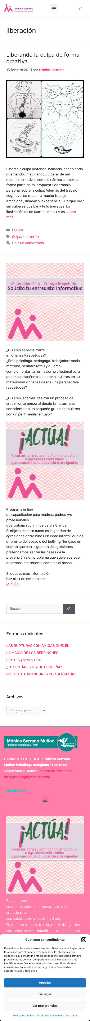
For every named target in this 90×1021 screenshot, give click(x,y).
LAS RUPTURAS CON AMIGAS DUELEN (37, 645)
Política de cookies (24, 1015)
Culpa (16, 237)
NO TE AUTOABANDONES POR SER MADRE (41, 674)
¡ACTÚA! (12, 584)
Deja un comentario (28, 243)
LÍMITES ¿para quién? (24, 660)
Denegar (45, 994)
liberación (31, 237)
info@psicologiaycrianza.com (27, 777)
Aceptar (45, 983)
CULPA (17, 230)
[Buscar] (69, 609)
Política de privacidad (50, 1015)
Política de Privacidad (55, 771)
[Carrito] (80, 8)
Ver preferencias (45, 1006)
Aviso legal (71, 1015)
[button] (84, 940)
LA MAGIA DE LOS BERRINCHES (32, 653)
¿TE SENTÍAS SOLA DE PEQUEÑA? (34, 667)
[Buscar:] (34, 609)
